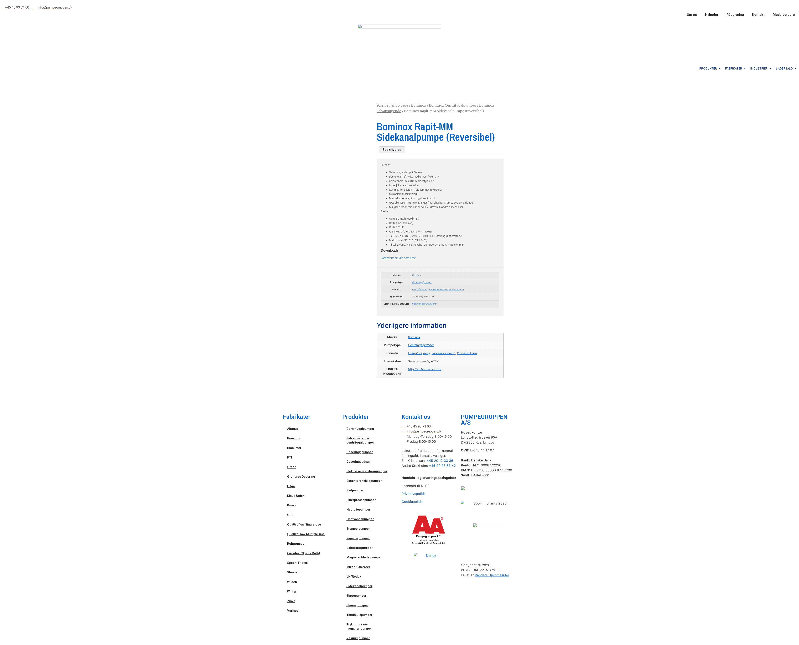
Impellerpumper (358, 538)
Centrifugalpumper (422, 282)
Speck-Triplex (297, 563)
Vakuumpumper (358, 638)
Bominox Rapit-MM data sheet (398, 258)
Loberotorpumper (359, 548)
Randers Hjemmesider (492, 575)
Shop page (399, 105)
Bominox (418, 105)
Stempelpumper (358, 529)
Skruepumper (356, 596)
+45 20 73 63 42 (442, 466)
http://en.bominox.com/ (424, 303)
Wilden (292, 582)
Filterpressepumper (361, 500)
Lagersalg (784, 68)
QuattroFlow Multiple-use (306, 534)
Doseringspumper (359, 452)
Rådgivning (735, 15)
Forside (382, 105)
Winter (292, 591)
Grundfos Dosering (301, 476)
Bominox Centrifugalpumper (452, 105)
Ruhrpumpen (296, 544)
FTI (289, 457)
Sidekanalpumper (359, 586)
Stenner (293, 572)
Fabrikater (733, 68)
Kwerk (291, 505)
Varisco (293, 611)
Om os (692, 15)
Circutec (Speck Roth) (303, 553)
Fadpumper (355, 490)
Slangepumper (357, 605)
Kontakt (758, 15)
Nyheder (711, 15)
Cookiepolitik (412, 502)
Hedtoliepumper (358, 509)
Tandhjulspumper (359, 615)
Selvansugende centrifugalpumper (360, 440)
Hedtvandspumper (360, 519)
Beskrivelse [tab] (391, 150)
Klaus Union (296, 496)
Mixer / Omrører (358, 567)
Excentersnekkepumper (364, 481)
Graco (291, 467)
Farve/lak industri (438, 289)
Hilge (291, 486)
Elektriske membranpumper (366, 471)
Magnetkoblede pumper (364, 557)
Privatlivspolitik (414, 494)
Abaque (293, 429)
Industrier (759, 68)
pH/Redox (353, 576)
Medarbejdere (784, 15)
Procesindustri (456, 289)
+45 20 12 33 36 (440, 461)
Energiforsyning (420, 289)
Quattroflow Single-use (304, 524)
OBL (290, 515)
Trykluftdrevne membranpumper (359, 626)
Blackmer (294, 448)
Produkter (708, 68)
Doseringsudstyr (358, 462)
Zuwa (291, 601)
